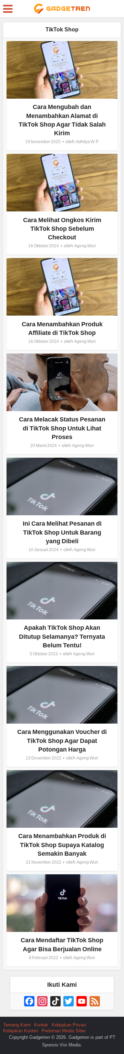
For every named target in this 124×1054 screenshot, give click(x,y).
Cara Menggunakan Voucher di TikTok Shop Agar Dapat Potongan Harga (62, 740)
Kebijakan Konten (20, 1030)
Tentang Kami (17, 1024)
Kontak (41, 1024)
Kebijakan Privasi (69, 1024)
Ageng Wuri (85, 245)
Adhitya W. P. (87, 141)
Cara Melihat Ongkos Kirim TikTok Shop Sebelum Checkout (62, 229)
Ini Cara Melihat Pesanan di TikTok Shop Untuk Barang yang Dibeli (62, 532)
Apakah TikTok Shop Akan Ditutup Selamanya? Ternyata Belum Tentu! (62, 636)
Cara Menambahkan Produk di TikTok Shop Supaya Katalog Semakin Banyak (62, 845)
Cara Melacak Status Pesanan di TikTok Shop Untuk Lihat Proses (62, 428)
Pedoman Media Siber (64, 1030)
